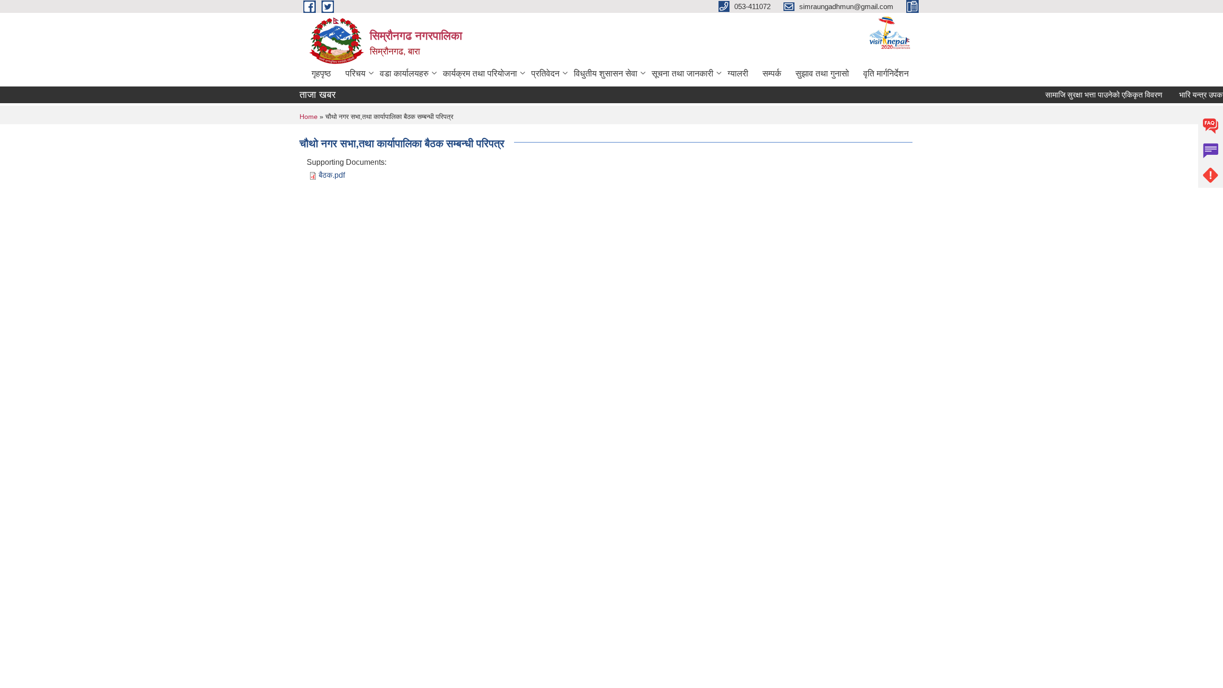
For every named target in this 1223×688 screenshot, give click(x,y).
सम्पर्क (771, 73)
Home (309, 116)
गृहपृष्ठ (321, 73)
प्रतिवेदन (545, 73)
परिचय (355, 73)
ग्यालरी (738, 73)
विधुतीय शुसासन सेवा (605, 73)
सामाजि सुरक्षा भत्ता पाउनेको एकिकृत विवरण (1096, 95)
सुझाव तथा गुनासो (822, 73)
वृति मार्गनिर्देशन (886, 73)
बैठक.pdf (332, 175)
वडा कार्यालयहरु (404, 73)
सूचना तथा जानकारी (682, 73)
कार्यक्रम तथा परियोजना (480, 73)
